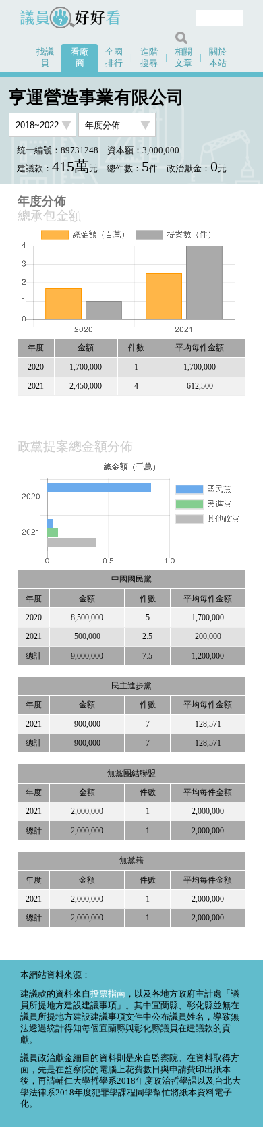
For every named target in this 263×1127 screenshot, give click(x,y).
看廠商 (79, 57)
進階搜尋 (149, 57)
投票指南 (107, 994)
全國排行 (114, 57)
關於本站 (218, 57)
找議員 (45, 57)
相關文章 (183, 57)
